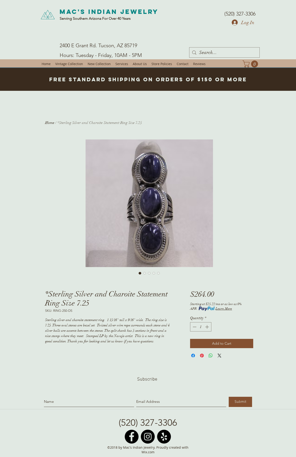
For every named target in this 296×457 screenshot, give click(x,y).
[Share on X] (219, 355)
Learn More (224, 309)
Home (49, 122)
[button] (251, 63)
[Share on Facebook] (193, 355)
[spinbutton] (200, 326)
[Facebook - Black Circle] (132, 437)
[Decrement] (194, 326)
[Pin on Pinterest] (202, 355)
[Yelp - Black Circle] (164, 437)
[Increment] (207, 326)
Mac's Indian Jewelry (109, 12)
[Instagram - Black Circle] (148, 437)
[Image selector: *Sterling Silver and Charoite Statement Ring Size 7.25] (140, 273)
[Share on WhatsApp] (210, 355)
